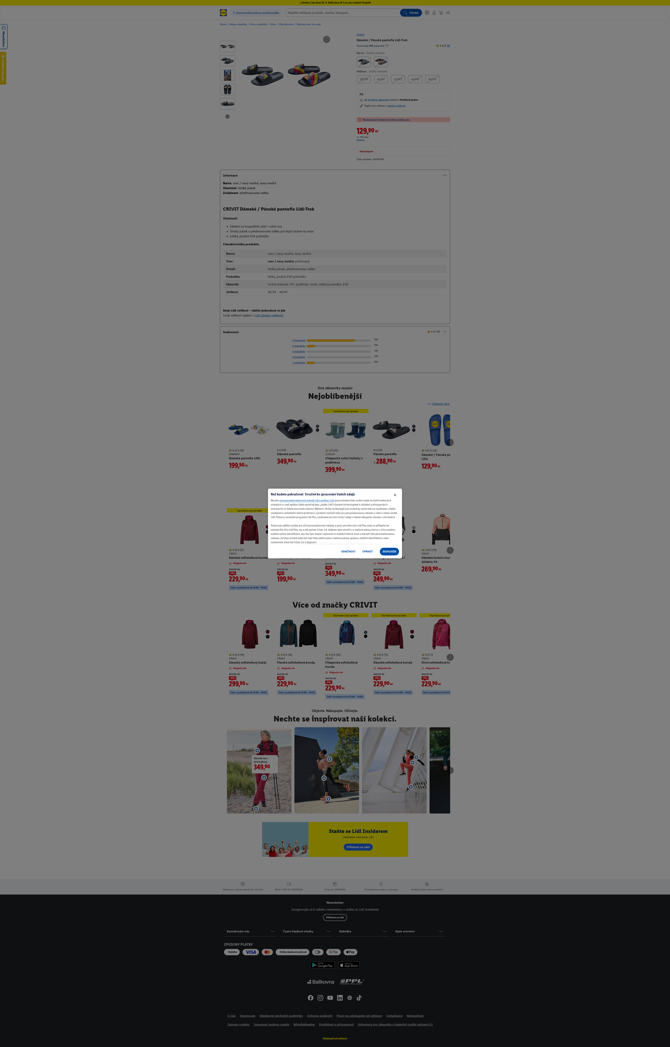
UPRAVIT (367, 551)
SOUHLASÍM (389, 551)
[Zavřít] (395, 495)
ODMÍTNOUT (348, 551)
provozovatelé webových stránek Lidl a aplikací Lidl (307, 500)
